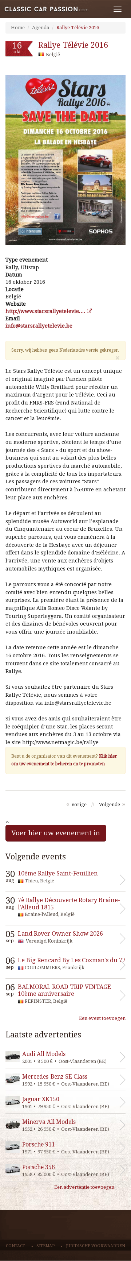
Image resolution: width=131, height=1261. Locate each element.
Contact (15, 1245)
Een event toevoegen (102, 1018)
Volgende (109, 804)
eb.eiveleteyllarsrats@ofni (38, 326)
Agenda (40, 27)
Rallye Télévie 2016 (77, 27)
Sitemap (45, 1245)
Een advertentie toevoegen (84, 1187)
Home (18, 27)
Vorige (79, 804)
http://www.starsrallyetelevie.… (46, 311)
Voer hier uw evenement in (56, 833)
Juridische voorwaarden (95, 1245)
